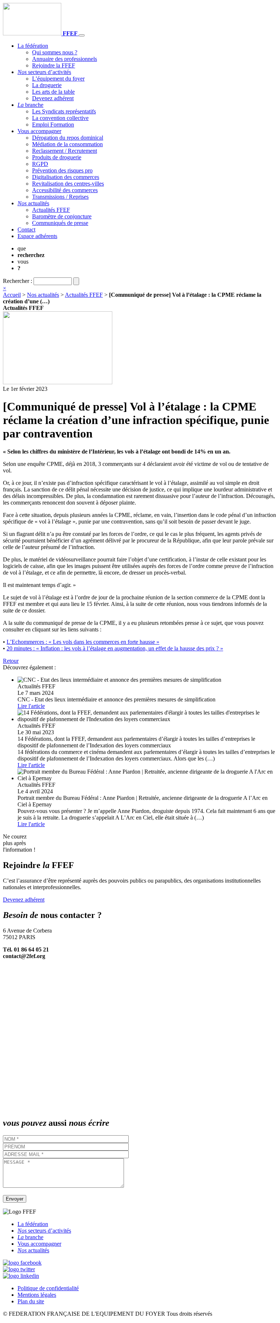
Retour (11, 661)
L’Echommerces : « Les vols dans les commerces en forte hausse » (83, 642)
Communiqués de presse (60, 223)
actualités (33, 203)
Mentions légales (37, 1295)
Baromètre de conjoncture (62, 216)
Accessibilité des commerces (65, 190)
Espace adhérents (37, 236)
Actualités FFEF (51, 210)
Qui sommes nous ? (54, 52)
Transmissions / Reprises (60, 197)
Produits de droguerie (56, 157)
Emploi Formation (53, 124)
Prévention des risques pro (62, 170)
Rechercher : (17, 281)
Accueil (12, 295)
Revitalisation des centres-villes (68, 183)
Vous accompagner (39, 131)
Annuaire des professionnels (64, 59)
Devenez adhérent (53, 98)
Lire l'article (31, 706)
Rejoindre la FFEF (53, 65)
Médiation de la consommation (67, 144)
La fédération (33, 46)
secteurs (44, 72)
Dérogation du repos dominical (67, 138)
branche (30, 105)
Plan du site (31, 1301)
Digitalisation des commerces (65, 177)
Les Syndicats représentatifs (64, 111)
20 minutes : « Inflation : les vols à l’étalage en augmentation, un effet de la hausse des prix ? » (115, 648)
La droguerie (47, 85)
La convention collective (60, 118)
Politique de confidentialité (48, 1288)
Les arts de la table (53, 92)
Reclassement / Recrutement (64, 151)
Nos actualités (43, 295)
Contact (26, 229)
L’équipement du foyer (58, 78)
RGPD (40, 164)
